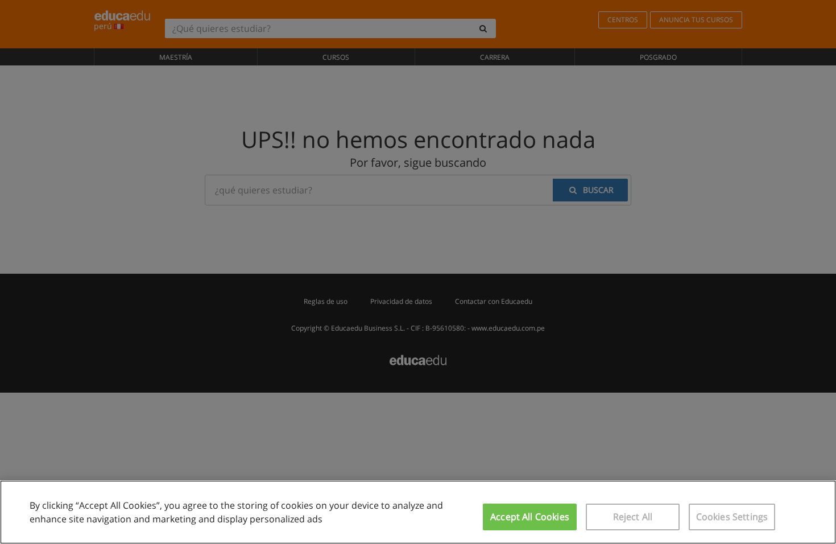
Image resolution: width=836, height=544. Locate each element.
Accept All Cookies (529, 516)
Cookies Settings (732, 516)
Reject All (633, 516)
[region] (418, 512)
